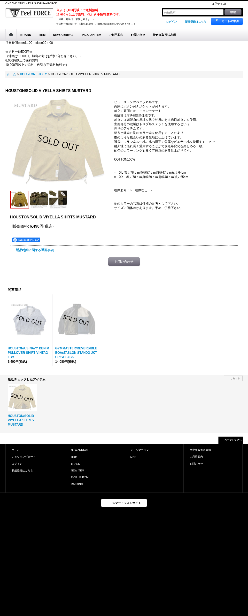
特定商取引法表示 (200, 449)
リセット (235, 378)
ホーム (16, 449)
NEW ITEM (77, 470)
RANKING (77, 484)
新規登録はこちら (195, 21)
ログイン (171, 21)
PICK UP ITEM (79, 477)
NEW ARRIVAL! (80, 449)
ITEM (74, 456)
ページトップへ (233, 440)
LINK (133, 456)
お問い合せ (196, 463)
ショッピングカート (24, 456)
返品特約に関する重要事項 (35, 250)
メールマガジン (139, 449)
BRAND (75, 463)
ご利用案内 (196, 456)
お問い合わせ (124, 261)
